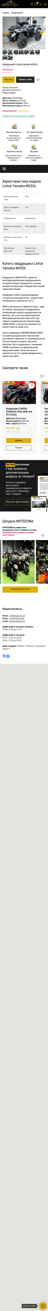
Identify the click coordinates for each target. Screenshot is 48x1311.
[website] (4, 656)
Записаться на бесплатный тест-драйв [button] (18, 116)
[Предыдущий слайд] (6, 33)
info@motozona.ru (17, 621)
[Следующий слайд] (41, 33)
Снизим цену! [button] (23, 111)
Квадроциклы (17, 13)
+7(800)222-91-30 (17, 616)
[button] (25, 80)
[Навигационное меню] (4, 169)
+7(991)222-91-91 (16, 619)
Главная (5, 13)
